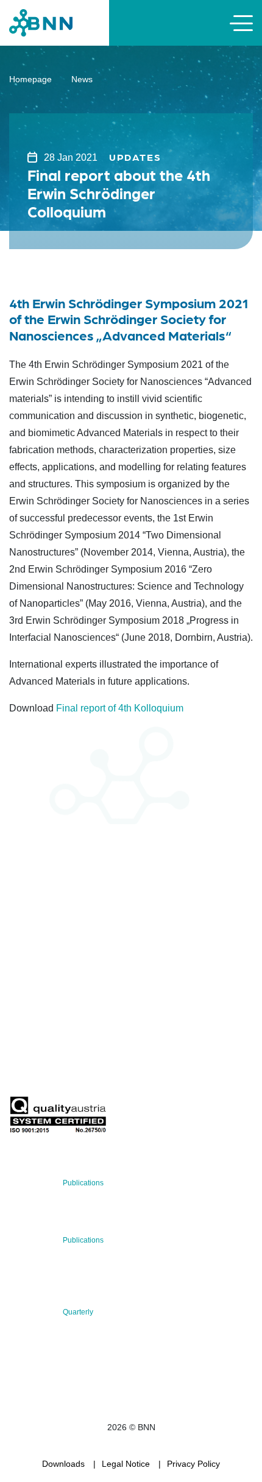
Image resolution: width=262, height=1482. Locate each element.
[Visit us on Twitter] (23, 975)
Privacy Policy (193, 1464)
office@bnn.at (36, 943)
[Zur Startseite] (41, 22)
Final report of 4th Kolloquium (119, 708)
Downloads (63, 1464)
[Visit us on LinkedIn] (62, 975)
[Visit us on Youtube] (101, 975)
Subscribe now (81, 1067)
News (82, 79)
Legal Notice (126, 1464)
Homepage (30, 79)
